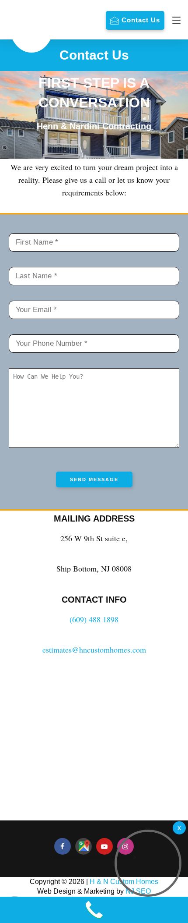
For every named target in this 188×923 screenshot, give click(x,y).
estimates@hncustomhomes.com (94, 649)
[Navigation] (174, 20)
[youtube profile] (104, 846)
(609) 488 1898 (94, 619)
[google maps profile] (83, 846)
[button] (148, 863)
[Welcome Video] (179, 827)
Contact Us (141, 20)
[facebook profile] (62, 846)
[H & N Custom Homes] (31, 26)
